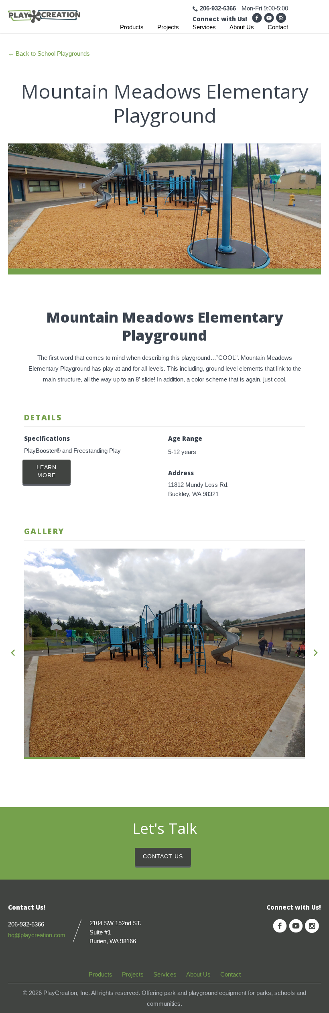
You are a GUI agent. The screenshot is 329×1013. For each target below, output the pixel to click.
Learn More (47, 471)
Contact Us (163, 857)
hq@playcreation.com (36, 935)
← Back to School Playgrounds (49, 53)
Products (132, 27)
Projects (168, 27)
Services (204, 27)
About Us (241, 27)
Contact (278, 27)
